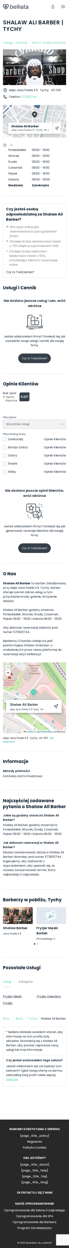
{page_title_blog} (34, 1182)
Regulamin (34, 1142)
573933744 (29, 97)
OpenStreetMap (45, 731)
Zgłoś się (12, 1079)
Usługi (7, 982)
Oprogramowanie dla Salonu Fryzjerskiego (34, 1210)
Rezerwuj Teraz (34, 1106)
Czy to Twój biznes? (20, 272)
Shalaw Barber (15, 928)
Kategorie (26, 982)
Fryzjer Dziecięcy (49, 996)
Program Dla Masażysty (34, 1228)
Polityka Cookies (34, 1147)
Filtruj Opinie (9, 417)
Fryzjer (8, 1003)
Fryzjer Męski (12, 996)
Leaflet (29, 731)
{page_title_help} (34, 1170)
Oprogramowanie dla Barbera (34, 1222)
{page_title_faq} (34, 1176)
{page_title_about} (34, 1164)
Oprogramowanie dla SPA (34, 1216)
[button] (33, 692)
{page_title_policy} (34, 1136)
